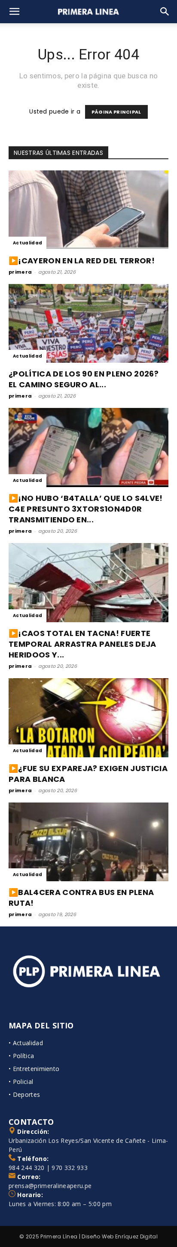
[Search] (165, 11)
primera (20, 272)
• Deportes (24, 1094)
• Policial (21, 1081)
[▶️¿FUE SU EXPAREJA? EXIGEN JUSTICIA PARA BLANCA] (88, 717)
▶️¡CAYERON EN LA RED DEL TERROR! (82, 260)
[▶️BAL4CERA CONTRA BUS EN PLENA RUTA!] (88, 842)
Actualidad (27, 243)
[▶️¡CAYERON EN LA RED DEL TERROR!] (88, 210)
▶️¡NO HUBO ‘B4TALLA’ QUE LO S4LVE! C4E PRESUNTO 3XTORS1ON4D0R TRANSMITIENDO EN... (86, 509)
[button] (14, 11)
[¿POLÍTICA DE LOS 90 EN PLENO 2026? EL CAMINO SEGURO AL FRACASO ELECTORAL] (88, 323)
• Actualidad (26, 1043)
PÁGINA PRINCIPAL (116, 111)
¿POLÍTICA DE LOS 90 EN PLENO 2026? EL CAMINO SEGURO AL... (84, 379)
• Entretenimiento (34, 1069)
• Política (21, 1056)
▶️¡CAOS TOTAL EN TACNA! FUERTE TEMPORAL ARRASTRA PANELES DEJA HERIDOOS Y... (82, 644)
